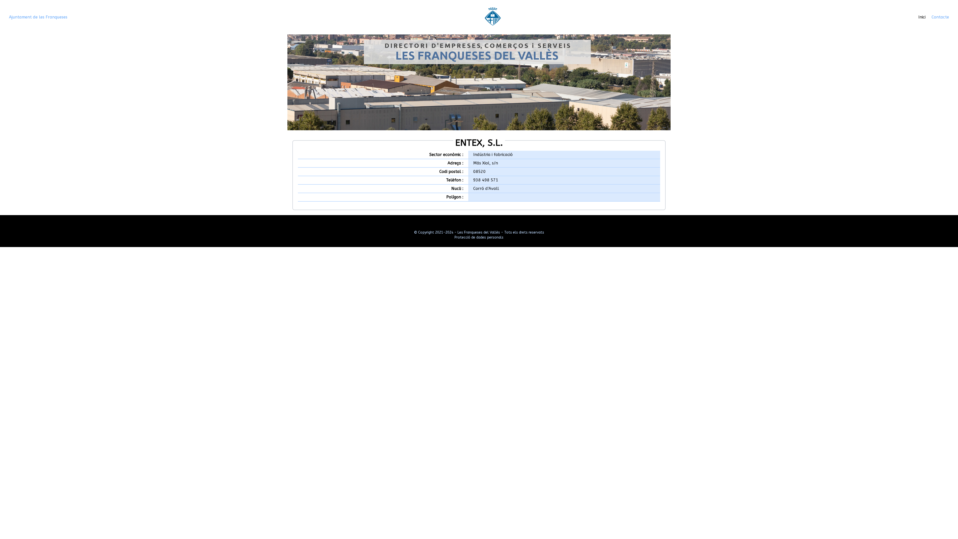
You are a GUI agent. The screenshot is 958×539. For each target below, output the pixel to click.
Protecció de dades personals (479, 237)
